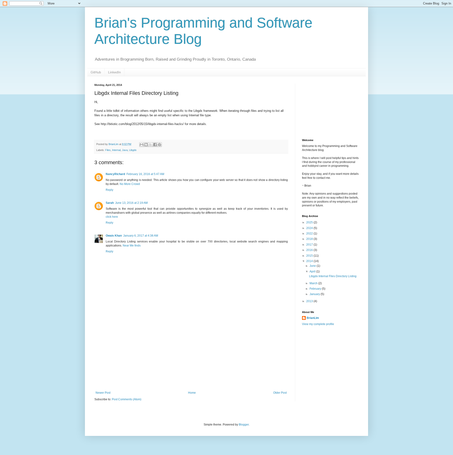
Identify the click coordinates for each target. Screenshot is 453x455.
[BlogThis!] (146, 144)
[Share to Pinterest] (159, 144)
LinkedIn (114, 72)
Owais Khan (114, 235)
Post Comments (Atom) (126, 399)
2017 (310, 244)
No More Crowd (130, 184)
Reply (109, 190)
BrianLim (313, 318)
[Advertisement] (191, 355)
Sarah (110, 203)
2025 (310, 222)
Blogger (244, 424)
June (313, 265)
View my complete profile (318, 324)
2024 (310, 228)
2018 (310, 239)
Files (108, 150)
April (313, 271)
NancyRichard (115, 174)
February (316, 288)
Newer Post (103, 392)
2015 (310, 255)
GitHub (96, 72)
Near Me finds (132, 245)
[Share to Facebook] (155, 144)
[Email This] (141, 144)
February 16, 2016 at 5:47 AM (145, 174)
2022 (310, 233)
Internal (116, 150)
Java (125, 150)
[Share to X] (150, 144)
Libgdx (133, 150)
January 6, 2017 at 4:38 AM (140, 235)
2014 (310, 261)
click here (112, 216)
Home (192, 392)
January (315, 294)
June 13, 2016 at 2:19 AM (131, 203)
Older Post (280, 392)
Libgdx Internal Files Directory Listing (333, 276)
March (314, 283)
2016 (310, 250)
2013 (310, 301)
